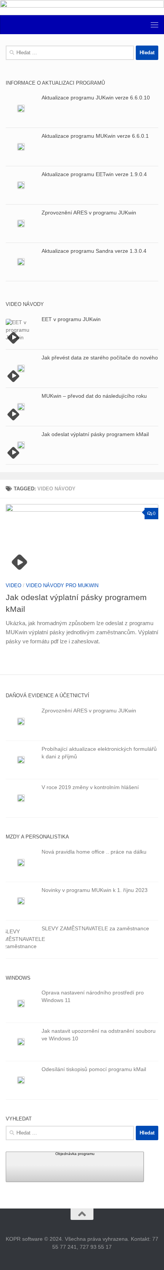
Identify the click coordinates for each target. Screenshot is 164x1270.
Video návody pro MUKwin (62, 585)
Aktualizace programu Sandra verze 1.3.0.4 (94, 251)
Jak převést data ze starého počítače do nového (100, 358)
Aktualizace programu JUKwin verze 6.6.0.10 (96, 98)
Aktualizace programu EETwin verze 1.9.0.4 (94, 174)
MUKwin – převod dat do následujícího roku (94, 396)
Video (13, 585)
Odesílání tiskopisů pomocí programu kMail (94, 1069)
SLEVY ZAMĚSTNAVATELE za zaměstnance (95, 928)
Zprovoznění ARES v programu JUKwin (89, 213)
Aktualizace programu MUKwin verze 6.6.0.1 (95, 136)
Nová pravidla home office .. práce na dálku (94, 852)
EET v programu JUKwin (71, 319)
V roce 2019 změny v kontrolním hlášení (90, 787)
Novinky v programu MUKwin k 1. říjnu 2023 (95, 890)
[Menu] (154, 24)
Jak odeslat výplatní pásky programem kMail (95, 434)
